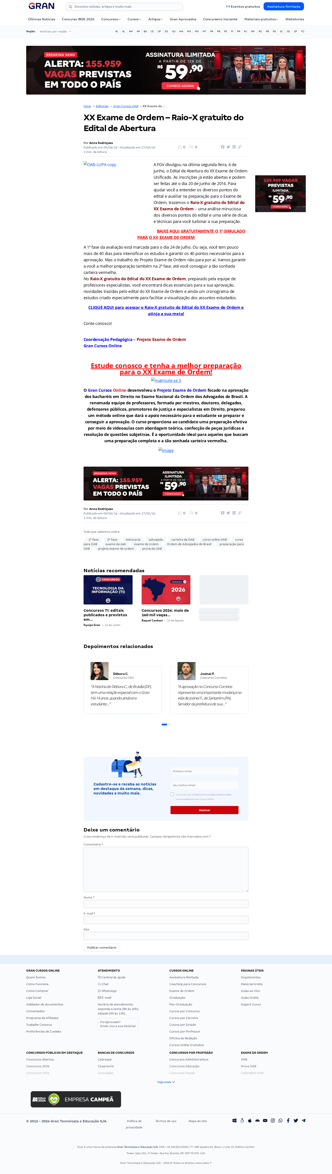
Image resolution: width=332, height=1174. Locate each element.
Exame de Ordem (181, 991)
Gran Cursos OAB (125, 106)
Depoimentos (251, 977)
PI (232, 31)
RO (260, 31)
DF (159, 31)
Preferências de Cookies (43, 1031)
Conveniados (35, 1011)
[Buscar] (70, 7)
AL (123, 31)
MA (181, 31)
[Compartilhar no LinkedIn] (233, 147)
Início (87, 106)
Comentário (93, 844)
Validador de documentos (44, 1004)
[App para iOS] (250, 1121)
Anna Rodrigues (101, 143)
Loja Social (33, 997)
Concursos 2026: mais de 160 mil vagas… (165, 612)
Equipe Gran (92, 625)
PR (238, 31)
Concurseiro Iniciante (220, 19)
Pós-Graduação (180, 1004)
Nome (89, 897)
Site (86, 929)
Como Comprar (37, 991)
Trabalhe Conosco (39, 1024)
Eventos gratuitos (245, 6)
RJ (245, 31)
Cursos (133, 19)
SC (281, 31)
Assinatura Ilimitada (283, 6)
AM (131, 31)
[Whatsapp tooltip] (280, 1121)
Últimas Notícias (41, 19)
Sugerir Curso (251, 1004)
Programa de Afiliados (42, 1018)
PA (211, 31)
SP (295, 31)
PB (218, 31)
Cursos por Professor (184, 1031)
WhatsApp (109, 991)
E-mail (89, 913)
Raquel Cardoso (152, 620)
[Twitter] (296, 1121)
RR (267, 31)
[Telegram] (303, 1121)
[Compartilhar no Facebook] (222, 147)
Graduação (177, 997)
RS (274, 31)
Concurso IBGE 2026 (78, 19)
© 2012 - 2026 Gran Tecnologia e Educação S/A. (66, 1121)
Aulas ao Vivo (250, 991)
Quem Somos (36, 977)
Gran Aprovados (183, 19)
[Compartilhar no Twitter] (227, 147)
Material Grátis (252, 984)
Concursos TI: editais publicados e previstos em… (105, 615)
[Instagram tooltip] (273, 1121)
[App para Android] (257, 1121)
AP (138, 31)
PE (225, 31)
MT (204, 31)
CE (152, 31)
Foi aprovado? (118, 1024)
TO (302, 31)
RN (253, 31)
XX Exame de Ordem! (176, 371)
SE (288, 31)
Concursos (109, 19)
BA (145, 31)
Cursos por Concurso (184, 1011)
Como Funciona (37, 984)
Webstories (294, 19)
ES (166, 31)
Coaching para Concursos (187, 984)
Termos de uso (165, 1121)
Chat (105, 984)
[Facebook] (288, 1121)
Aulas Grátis (250, 997)
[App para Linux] (242, 1121)
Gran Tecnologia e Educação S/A (137, 1147)
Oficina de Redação (183, 1038)
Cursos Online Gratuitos (186, 1045)
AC (116, 31)
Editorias (102, 106)
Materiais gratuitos (260, 19)
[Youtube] (265, 1121)
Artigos (154, 19)
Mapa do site (198, 1121)
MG (189, 31)
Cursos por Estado (182, 1024)
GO (173, 31)
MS (197, 31)
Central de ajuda (113, 977)
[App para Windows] (234, 1121)
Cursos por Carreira (183, 1018)
